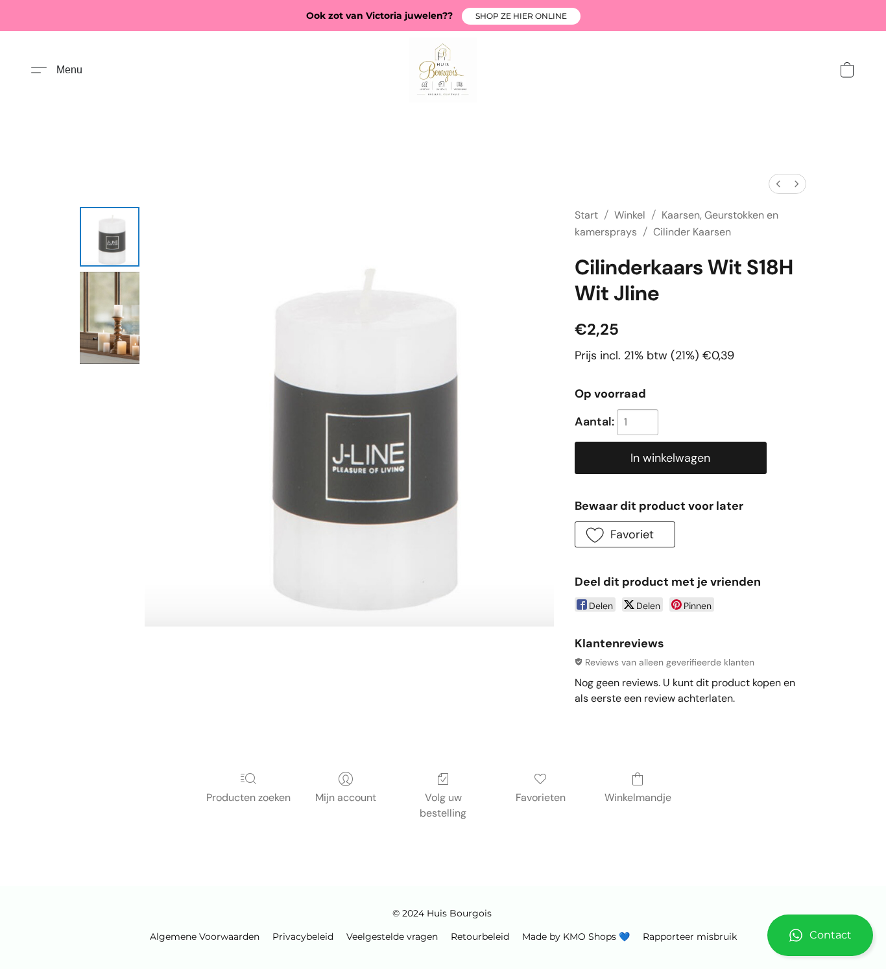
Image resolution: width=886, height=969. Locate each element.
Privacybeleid (302, 936)
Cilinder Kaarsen (692, 232)
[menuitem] (778, 183)
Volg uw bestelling (443, 805)
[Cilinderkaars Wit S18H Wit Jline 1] (109, 318)
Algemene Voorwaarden (204, 936)
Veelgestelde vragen (392, 936)
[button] (521, 16)
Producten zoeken (248, 797)
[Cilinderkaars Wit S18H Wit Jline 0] (109, 237)
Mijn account (345, 797)
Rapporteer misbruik (690, 936)
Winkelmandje (638, 797)
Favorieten (541, 797)
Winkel (629, 215)
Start (586, 215)
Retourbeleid (480, 936)
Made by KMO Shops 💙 (576, 936)
